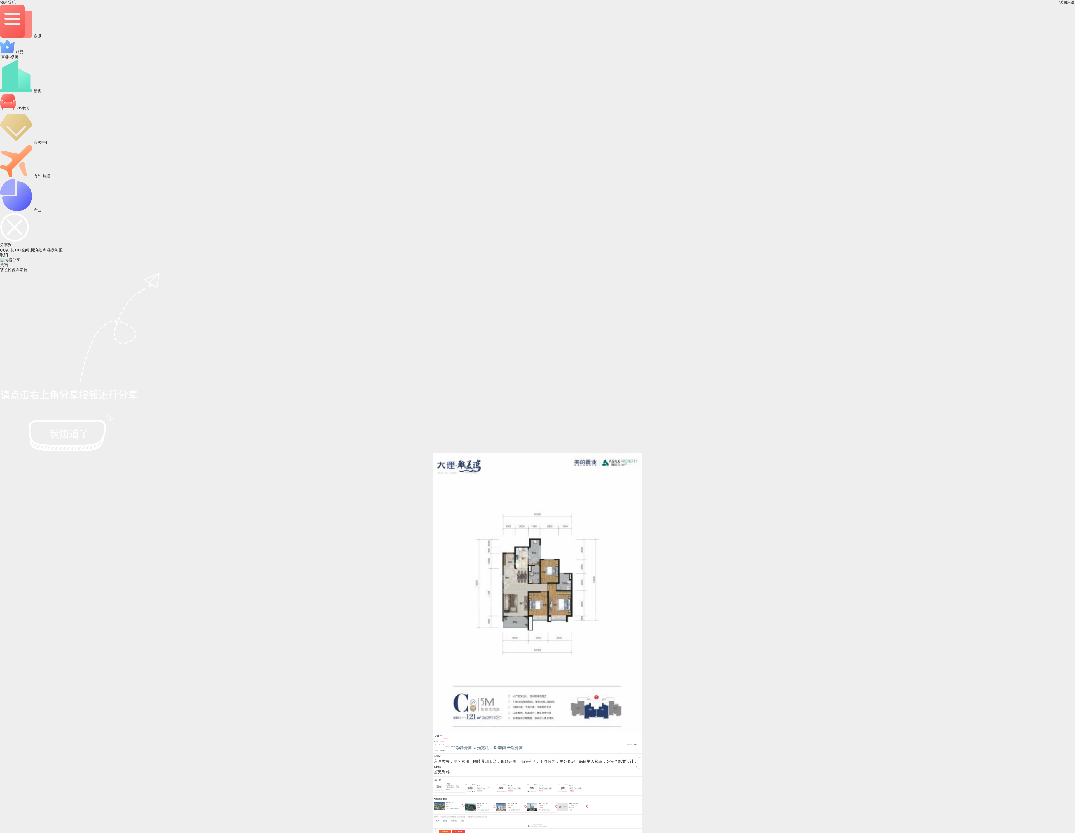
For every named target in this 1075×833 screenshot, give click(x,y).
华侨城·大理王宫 (482, 803)
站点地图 (454, 821)
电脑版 (445, 821)
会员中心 (40, 142)
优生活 (22, 108)
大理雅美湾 (442, 750)
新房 (36, 91)
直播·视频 (9, 57)
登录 (437, 821)
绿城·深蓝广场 (543, 803)
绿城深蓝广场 (573, 803)
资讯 (36, 36)
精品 (19, 52)
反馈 (462, 821)
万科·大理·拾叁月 (513, 803)
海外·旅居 (41, 176)
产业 (36, 210)
